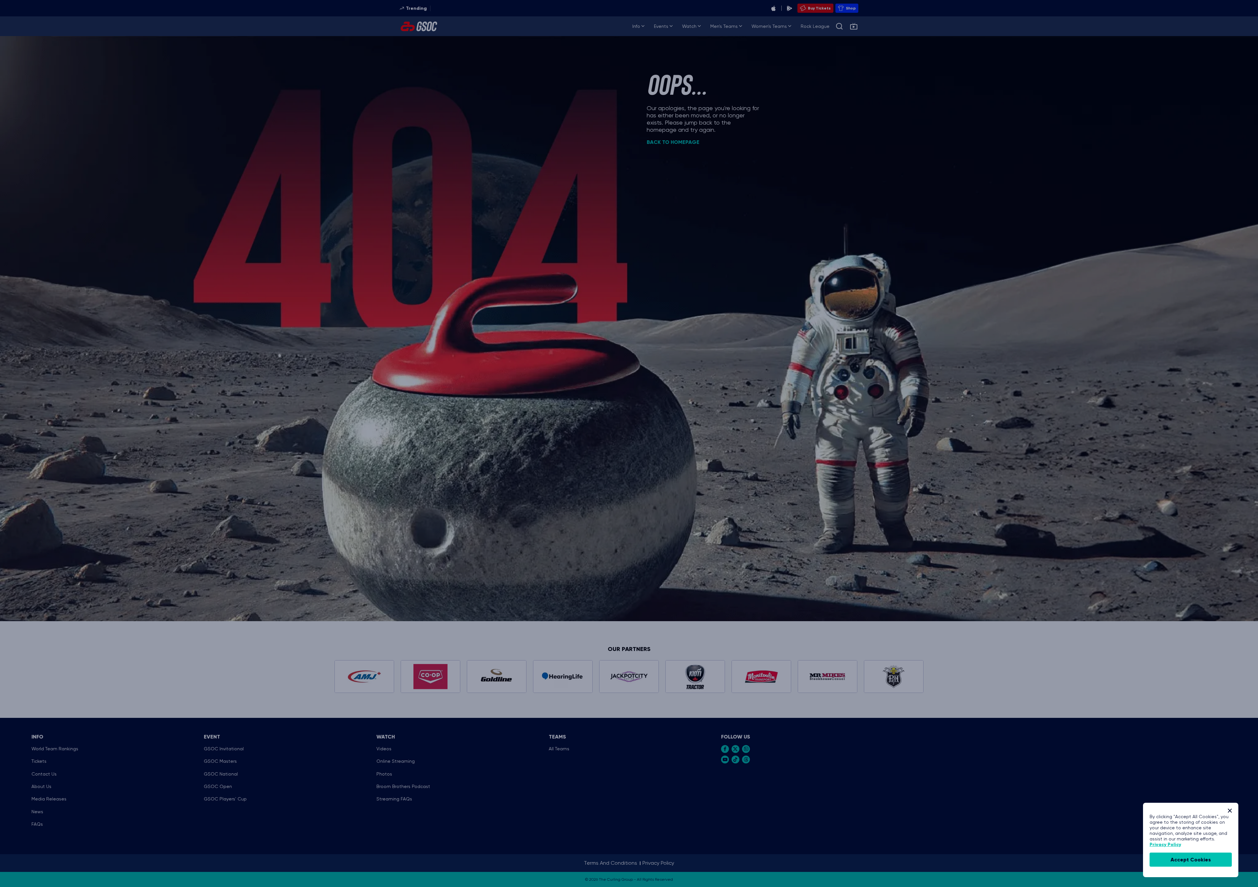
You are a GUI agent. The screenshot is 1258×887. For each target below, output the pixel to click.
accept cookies (1191, 860)
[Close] (1230, 810)
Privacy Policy (1165, 844)
